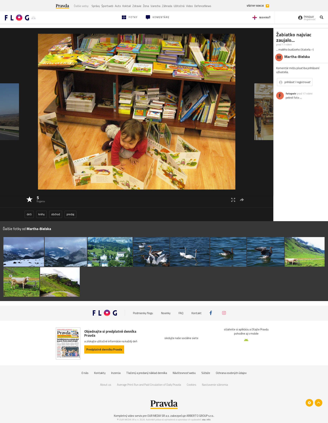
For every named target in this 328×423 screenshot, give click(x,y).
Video (189, 6)
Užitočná (179, 6)
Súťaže (205, 373)
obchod (55, 214)
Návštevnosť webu (184, 373)
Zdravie (136, 6)
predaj (70, 214)
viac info (206, 419)
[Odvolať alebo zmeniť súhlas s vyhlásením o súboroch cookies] (309, 403)
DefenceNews (202, 6)
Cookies (191, 385)
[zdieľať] (242, 200)
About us (105, 385)
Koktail (126, 6)
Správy (95, 6)
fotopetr (291, 93)
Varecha (155, 6)
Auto (118, 6)
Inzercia (116, 373)
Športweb (107, 6)
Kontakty (100, 373)
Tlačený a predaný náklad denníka (146, 373)
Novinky (165, 313)
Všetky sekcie (255, 6)
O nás (84, 373)
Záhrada (167, 6)
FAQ (181, 313)
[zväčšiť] (233, 200)
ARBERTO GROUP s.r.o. (200, 416)
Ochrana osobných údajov (231, 373)
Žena (146, 6)
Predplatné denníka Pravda (104, 349)
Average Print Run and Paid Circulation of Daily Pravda (149, 385)
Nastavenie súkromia (215, 385)
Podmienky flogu (143, 313)
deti (29, 214)
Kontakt (197, 313)
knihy (41, 214)
